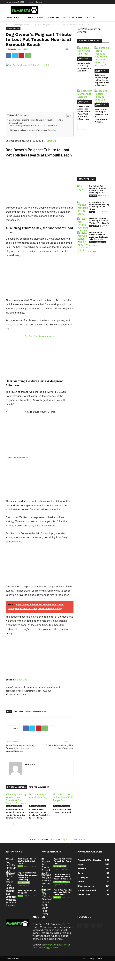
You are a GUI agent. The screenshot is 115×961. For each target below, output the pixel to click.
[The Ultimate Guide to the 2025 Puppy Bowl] (63, 800)
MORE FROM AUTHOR (39, 787)
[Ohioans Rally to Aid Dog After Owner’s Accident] (84, 53)
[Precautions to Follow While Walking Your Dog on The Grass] (82, 208)
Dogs (16, 18)
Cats (23, 18)
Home (9, 18)
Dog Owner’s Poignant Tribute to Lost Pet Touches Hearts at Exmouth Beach (36, 121)
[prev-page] (7, 823)
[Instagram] (98, 2)
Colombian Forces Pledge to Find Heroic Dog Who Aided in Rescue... (102, 80)
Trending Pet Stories (56, 18)
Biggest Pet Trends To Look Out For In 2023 (62, 861)
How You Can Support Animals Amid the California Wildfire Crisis (98, 235)
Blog (92, 958)
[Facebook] (93, 2)
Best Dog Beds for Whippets (27, 892)
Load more (92, 251)
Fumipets (12, 49)
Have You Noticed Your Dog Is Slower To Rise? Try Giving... (99, 220)
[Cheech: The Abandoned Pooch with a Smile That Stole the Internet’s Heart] (84, 96)
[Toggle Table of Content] (67, 116)
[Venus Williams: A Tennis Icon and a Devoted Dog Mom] (47, 885)
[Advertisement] (39, 178)
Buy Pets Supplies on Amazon (39, 336)
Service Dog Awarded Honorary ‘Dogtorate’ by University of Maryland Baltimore (20, 748)
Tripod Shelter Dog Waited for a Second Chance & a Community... (28, 876)
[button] (106, 17)
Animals (39, 18)
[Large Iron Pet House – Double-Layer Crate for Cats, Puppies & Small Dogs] (82, 188)
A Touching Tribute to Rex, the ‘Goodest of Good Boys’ (35, 126)
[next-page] (12, 823)
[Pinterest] (103, 2)
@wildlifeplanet (74, 839)
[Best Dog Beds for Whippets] (11, 895)
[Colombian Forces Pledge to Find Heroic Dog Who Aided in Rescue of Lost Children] (102, 59)
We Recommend (75, 18)
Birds (30, 18)
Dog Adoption (23, 882)
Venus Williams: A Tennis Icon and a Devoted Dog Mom (62, 876)
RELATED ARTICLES (16, 787)
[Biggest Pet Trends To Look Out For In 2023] (47, 868)
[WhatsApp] (28, 55)
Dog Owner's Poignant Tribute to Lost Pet (30, 711)
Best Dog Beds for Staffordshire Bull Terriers (27, 861)
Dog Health (94, 226)
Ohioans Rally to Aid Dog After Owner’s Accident (59, 747)
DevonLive (21, 679)
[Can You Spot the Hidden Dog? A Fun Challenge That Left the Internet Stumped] (39, 800)
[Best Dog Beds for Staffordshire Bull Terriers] (11, 866)
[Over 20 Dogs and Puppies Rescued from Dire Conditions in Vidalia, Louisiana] (102, 98)
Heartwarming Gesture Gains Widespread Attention (34, 130)
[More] (34, 55)
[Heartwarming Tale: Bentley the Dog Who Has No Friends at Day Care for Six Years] (16, 800)
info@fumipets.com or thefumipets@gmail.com (51, 946)
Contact (39, 2)
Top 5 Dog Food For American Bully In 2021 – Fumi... (62, 892)
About (31, 2)
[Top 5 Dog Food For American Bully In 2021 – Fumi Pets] (47, 902)
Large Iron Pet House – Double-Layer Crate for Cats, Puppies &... (97, 189)
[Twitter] (107, 2)
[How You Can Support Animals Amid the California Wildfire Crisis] (82, 243)
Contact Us (90, 18)
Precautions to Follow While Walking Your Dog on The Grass (99, 205)
